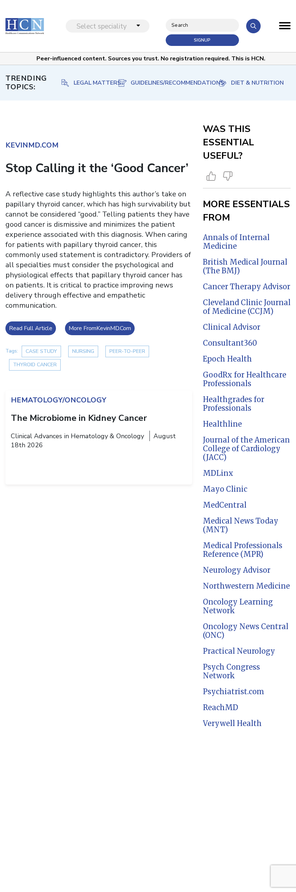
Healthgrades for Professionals (233, 404)
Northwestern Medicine (246, 585)
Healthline (222, 423)
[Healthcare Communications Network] (24, 25)
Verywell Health (232, 723)
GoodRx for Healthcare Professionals (244, 379)
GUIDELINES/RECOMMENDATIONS (171, 83)
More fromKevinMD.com (100, 328)
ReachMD (220, 707)
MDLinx (218, 473)
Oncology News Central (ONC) (245, 631)
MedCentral (225, 504)
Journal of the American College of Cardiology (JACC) (246, 448)
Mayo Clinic (225, 489)
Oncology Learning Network (238, 606)
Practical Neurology (239, 651)
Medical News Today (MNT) (240, 525)
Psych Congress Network (231, 671)
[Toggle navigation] (285, 27)
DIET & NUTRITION (257, 83)
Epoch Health (227, 358)
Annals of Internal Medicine (236, 242)
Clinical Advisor (231, 327)
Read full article (30, 328)
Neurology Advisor (236, 570)
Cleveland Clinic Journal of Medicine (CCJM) (247, 307)
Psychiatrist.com (233, 691)
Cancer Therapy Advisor (246, 286)
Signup (202, 40)
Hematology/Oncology (58, 400)
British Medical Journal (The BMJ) (245, 266)
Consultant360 (230, 342)
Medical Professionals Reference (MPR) (242, 550)
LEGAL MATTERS (97, 83)
